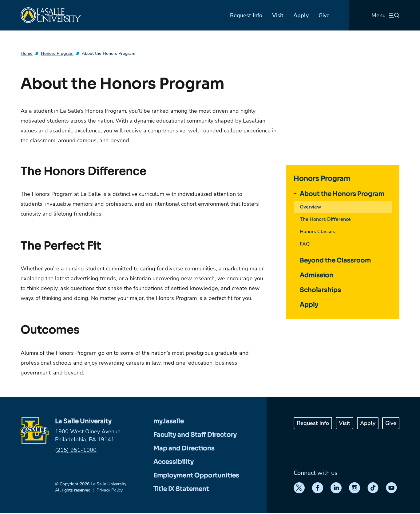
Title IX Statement (181, 489)
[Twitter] (299, 487)
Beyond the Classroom (335, 260)
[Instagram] (354, 487)
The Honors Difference (325, 219)
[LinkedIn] (336, 487)
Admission (316, 275)
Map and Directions (184, 448)
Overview (310, 207)
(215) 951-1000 (76, 450)
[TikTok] (372, 487)
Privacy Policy (110, 490)
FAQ (305, 244)
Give (324, 15)
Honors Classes (317, 231)
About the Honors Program (108, 53)
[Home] (51, 15)
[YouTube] (391, 487)
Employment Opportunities (196, 475)
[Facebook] (317, 487)
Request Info (246, 15)
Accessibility (173, 462)
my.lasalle (168, 421)
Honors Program (57, 53)
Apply (301, 15)
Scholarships (320, 290)
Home (27, 53)
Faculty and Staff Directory (195, 435)
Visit (277, 15)
